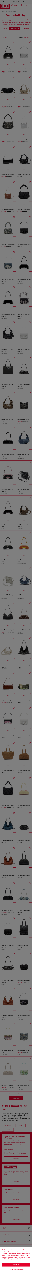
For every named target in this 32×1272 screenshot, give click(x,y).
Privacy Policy (8, 1259)
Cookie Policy (18, 1259)
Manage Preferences (20, 1257)
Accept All (16, 1264)
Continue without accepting (16, 1269)
